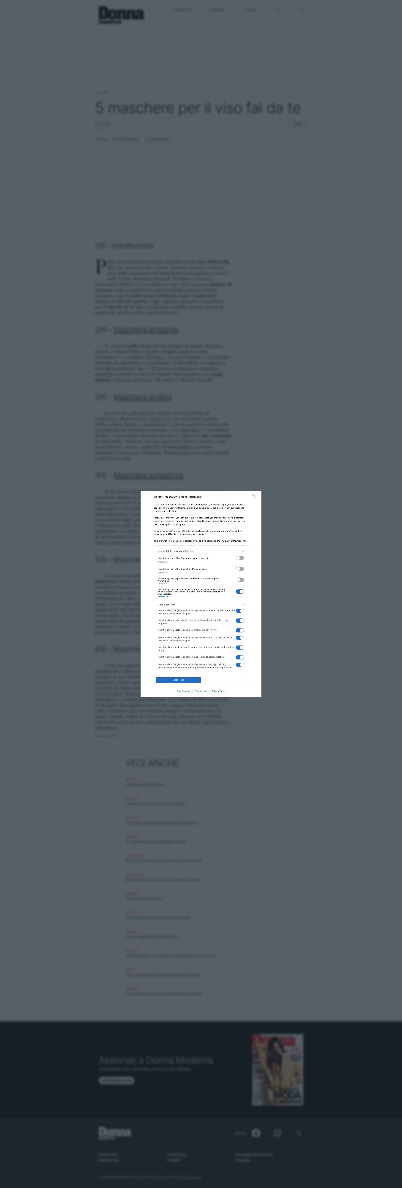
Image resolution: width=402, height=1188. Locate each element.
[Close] (255, 497)
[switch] (240, 558)
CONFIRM (178, 680)
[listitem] (201, 551)
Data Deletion (183, 691)
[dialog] (201, 594)
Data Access (201, 691)
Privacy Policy (219, 691)
